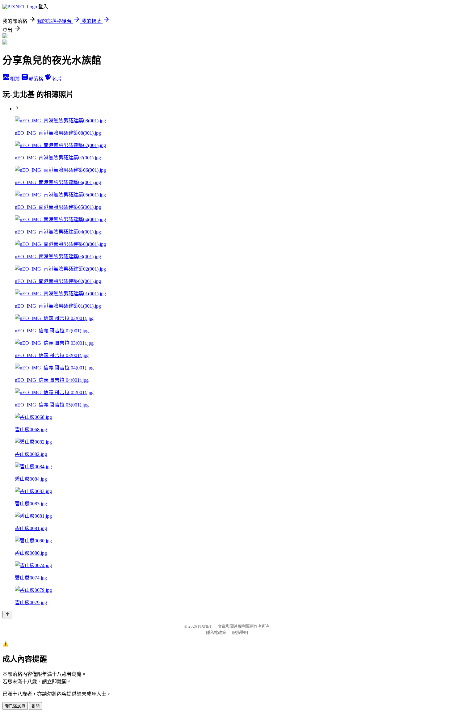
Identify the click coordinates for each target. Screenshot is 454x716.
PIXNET (205, 626)
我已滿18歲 (15, 706)
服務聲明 (240, 632)
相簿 (15, 79)
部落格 (36, 79)
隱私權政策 (216, 632)
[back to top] (7, 614)
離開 (36, 706)
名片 (57, 79)
